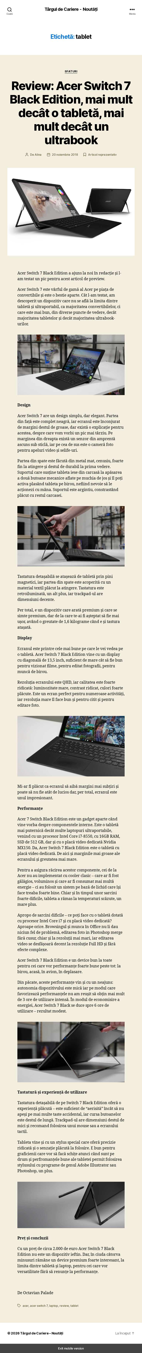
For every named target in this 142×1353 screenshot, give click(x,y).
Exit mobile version (71, 1348)
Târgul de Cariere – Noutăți (41, 1333)
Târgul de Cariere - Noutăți (71, 9)
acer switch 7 (39, 1306)
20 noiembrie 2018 (65, 154)
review (64, 1306)
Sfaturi (71, 71)
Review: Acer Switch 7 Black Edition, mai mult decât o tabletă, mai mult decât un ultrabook (71, 112)
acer (25, 1306)
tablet (74, 1306)
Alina (38, 154)
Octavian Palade (38, 1292)
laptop (53, 1306)
